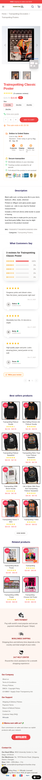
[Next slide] (36, 45)
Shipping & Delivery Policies (12, 702)
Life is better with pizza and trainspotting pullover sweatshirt (31, 488)
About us (5, 679)
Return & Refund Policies (11, 708)
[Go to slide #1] (15, 75)
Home (4, 14)
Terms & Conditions (9, 682)
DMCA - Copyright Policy (11, 688)
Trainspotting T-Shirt (31, 519)
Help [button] (37, 777)
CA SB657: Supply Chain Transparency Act (17, 691)
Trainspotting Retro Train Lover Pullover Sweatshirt (31, 455)
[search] (32, 6)
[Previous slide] (5, 45)
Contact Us (6, 711)
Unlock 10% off (4, 770)
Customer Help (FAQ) (10, 714)
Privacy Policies (7, 685)
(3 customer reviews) (20, 93)
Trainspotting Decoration (18, 14)
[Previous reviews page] (25, 381)
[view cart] (39, 6)
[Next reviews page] (36, 381)
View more (21, 533)
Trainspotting (30, 565)
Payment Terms (8, 705)
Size (5, 101)
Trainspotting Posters (10, 17)
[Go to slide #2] (27, 75)
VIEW (11, 417)
